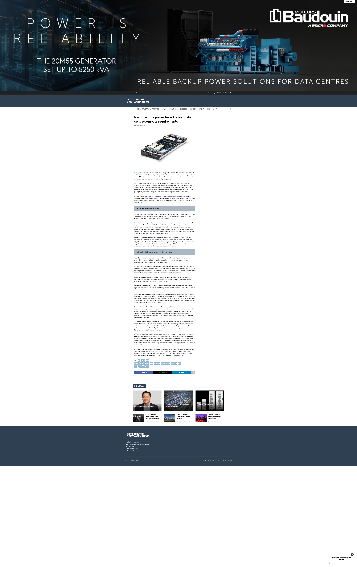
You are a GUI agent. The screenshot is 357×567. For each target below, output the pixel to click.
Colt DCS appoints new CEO (143, 406)
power (140, 367)
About (215, 109)
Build (164, 109)
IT (176, 363)
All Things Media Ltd (135, 460)
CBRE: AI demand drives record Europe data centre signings (152, 417)
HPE (151, 363)
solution (146, 367)
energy (147, 363)
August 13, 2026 (213, 421)
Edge (141, 363)
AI (139, 360)
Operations (173, 109)
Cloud (143, 360)
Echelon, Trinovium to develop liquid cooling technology (177, 405)
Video (209, 109)
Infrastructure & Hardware (148, 109)
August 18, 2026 (171, 409)
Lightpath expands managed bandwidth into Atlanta (214, 417)
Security (193, 109)
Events (202, 109)
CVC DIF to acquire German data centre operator (183, 417)
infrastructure (165, 363)
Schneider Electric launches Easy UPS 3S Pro (208, 405)
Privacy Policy (129, 93)
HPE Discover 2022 (141, 175)
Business (183, 109)
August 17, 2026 (202, 409)
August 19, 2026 (139, 409)
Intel (158, 177)
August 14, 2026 (182, 421)
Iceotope (137, 173)
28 (146, 409)
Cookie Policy (137, 93)
